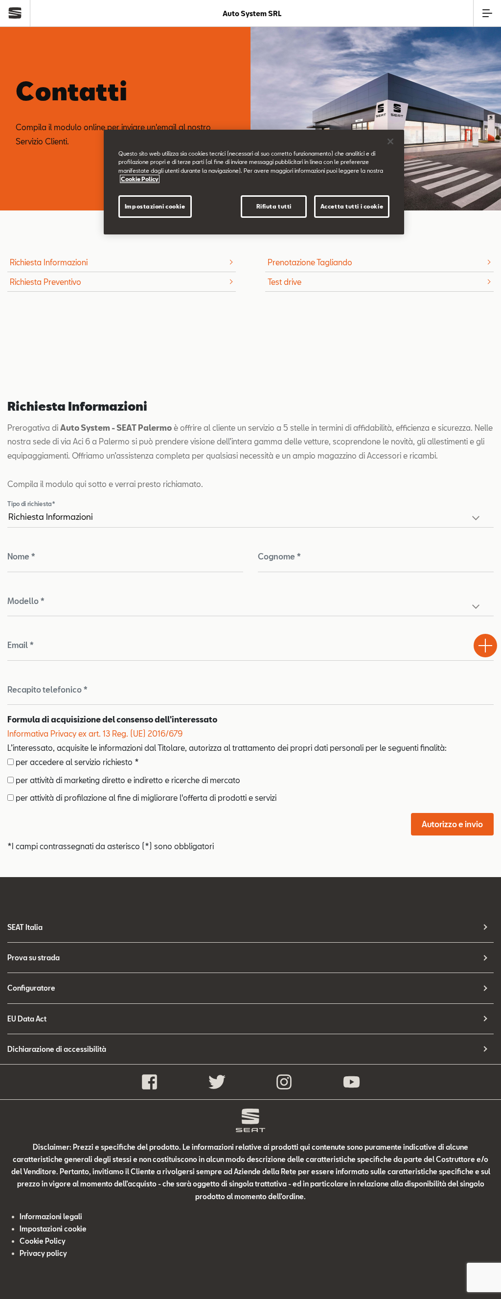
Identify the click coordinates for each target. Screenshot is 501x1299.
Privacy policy (43, 1253)
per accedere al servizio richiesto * (76, 761)
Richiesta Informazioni (49, 262)
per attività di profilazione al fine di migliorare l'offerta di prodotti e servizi (145, 797)
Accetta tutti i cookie (352, 206)
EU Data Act (26, 1019)
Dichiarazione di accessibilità (56, 1049)
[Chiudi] (390, 141)
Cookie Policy (43, 1241)
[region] (254, 182)
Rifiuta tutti (274, 206)
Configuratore (31, 988)
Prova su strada (33, 957)
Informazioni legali (51, 1216)
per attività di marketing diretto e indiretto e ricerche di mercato (127, 780)
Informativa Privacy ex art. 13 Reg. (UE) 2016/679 (94, 733)
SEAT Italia (25, 927)
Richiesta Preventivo (45, 281)
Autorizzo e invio (452, 824)
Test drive (284, 281)
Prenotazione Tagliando (310, 262)
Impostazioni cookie (155, 206)
